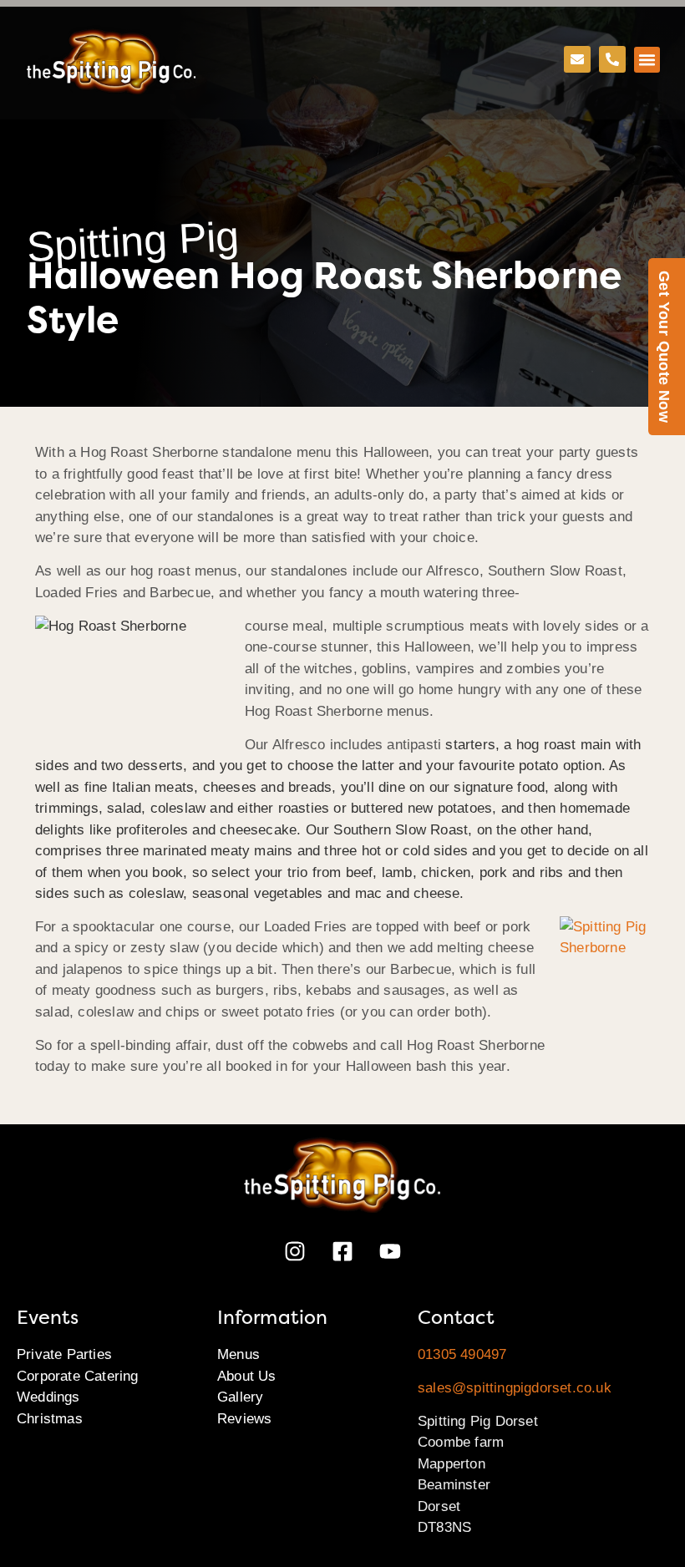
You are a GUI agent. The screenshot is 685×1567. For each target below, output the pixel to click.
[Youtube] (390, 1251)
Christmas (50, 1419)
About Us (247, 1376)
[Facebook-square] (342, 1251)
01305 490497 (462, 1354)
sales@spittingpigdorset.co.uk (514, 1388)
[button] (647, 60)
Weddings (48, 1397)
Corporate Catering (78, 1376)
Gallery (240, 1397)
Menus (238, 1354)
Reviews (244, 1419)
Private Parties (64, 1354)
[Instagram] (295, 1251)
